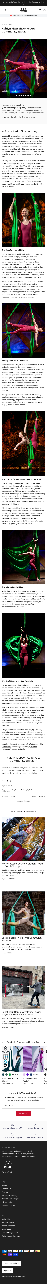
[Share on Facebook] (7, 781)
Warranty (5, 1192)
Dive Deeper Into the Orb (23, 811)
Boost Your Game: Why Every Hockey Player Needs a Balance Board (21, 1013)
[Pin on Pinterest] (10, 781)
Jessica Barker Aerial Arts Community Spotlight (22, 939)
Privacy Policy (7, 1202)
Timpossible (6, 792)
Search (4, 1185)
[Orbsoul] (23, 10)
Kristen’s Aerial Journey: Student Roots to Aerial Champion (22, 865)
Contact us (6, 1189)
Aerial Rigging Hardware (11, 1236)
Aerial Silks (11, 790)
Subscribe (23, 1113)
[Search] (7, 10)
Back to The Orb (23, 801)
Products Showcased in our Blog (23, 1042)
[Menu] (2, 10)
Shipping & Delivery (9, 1195)
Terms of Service (8, 1205)
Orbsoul (9, 1276)
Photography (33, 790)
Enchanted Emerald (27, 117)
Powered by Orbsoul (19, 1276)
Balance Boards (8, 1222)
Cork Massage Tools (10, 1232)
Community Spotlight (22, 790)
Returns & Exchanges (10, 1199)
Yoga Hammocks (9, 1226)
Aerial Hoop (6, 1229)
